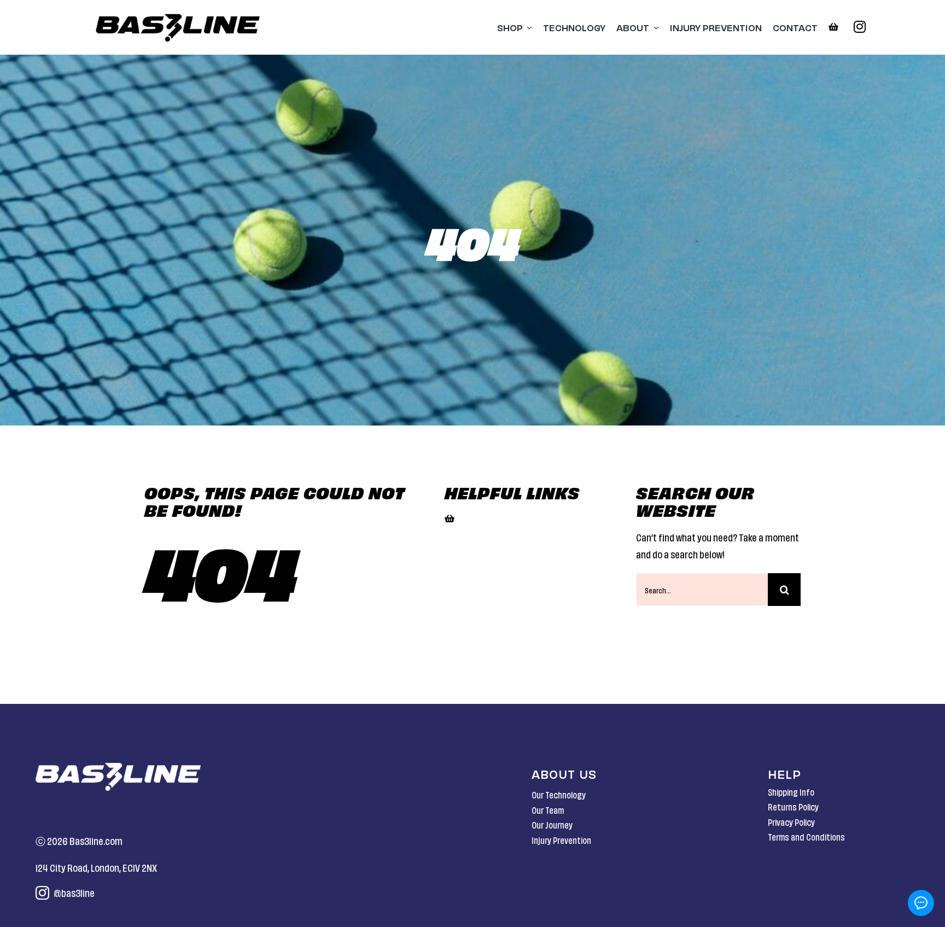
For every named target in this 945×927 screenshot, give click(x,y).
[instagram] (860, 26)
